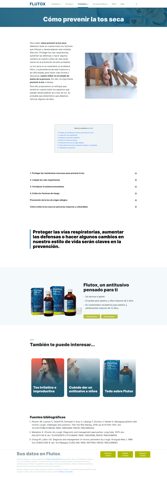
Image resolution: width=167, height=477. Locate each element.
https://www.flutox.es (54, 459)
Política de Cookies (66, 472)
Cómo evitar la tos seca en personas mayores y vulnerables (59, 207)
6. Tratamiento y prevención (66, 148)
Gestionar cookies (142, 454)
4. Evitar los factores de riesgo (67, 140)
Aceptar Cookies (125, 454)
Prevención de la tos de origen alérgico (48, 200)
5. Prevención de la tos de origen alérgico (71, 142)
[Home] (37, 4)
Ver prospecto (109, 316)
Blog (122, 4)
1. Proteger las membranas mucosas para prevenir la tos (75, 132)
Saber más (76, 397)
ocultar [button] (90, 128)
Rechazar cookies (108, 454)
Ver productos (91, 316)
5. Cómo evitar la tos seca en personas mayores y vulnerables (77, 145)
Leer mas (39, 397)
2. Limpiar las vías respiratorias (67, 135)
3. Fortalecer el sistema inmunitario (69, 137)
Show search (136, 4)
